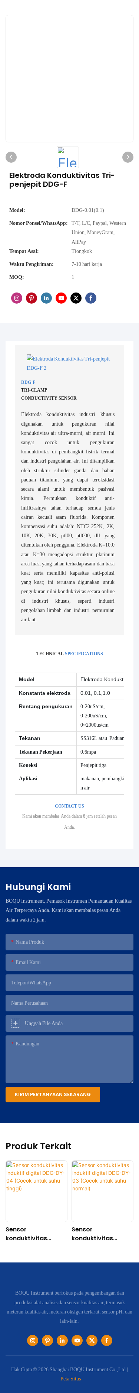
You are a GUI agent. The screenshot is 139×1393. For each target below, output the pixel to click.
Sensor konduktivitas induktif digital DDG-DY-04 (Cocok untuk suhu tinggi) (36, 1234)
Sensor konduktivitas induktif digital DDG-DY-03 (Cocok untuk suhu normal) (102, 1234)
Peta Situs (70, 1379)
